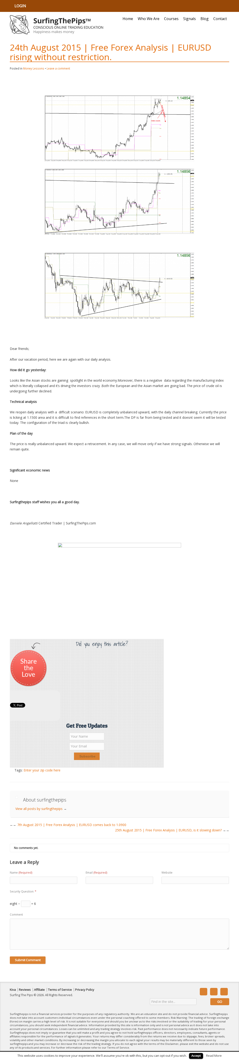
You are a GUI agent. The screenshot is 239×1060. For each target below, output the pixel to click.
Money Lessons (33, 68)
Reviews (25, 989)
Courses (171, 18)
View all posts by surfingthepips (41, 808)
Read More (214, 1055)
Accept (196, 1055)
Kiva (13, 989)
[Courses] (119, 588)
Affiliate (39, 989)
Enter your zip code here (42, 770)
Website (167, 873)
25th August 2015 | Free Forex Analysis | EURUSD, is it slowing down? (172, 830)
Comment (16, 915)
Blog (204, 18)
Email (96, 873)
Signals (189, 18)
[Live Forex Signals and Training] (56, 24)
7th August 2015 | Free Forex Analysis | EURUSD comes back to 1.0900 (69, 825)
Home (128, 18)
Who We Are (148, 18)
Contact (220, 18)
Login (20, 5)
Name (21, 873)
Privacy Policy (84, 989)
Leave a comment (58, 68)
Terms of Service (60, 989)
